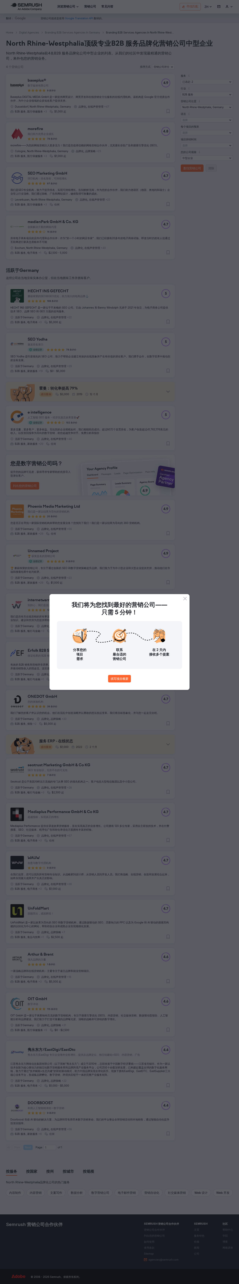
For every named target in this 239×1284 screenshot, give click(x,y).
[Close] (185, 598)
